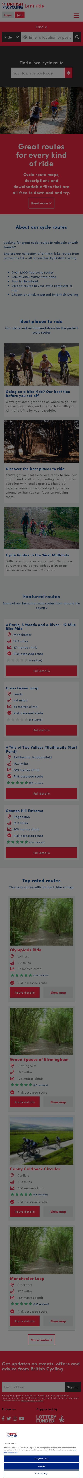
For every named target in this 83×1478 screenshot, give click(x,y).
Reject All (41, 1466)
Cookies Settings (41, 1474)
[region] (41, 1451)
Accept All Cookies (41, 1459)
